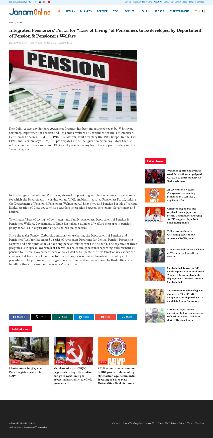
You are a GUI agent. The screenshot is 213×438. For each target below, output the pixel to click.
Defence (102, 11)
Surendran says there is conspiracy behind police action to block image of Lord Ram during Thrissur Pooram (185, 315)
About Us (158, 2)
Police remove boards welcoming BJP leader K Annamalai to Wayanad (181, 235)
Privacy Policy (181, 2)
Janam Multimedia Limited (23, 424)
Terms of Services (196, 2)
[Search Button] (203, 11)
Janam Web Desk (18, 43)
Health (144, 11)
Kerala (15, 362)
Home (11, 23)
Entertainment (179, 11)
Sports (159, 11)
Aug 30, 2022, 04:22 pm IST (43, 43)
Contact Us (168, 2)
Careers (128, 2)
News (69, 11)
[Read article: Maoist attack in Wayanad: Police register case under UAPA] (29, 351)
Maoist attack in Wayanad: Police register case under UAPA (26, 372)
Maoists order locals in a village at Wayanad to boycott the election (185, 253)
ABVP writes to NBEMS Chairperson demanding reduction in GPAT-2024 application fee (181, 195)
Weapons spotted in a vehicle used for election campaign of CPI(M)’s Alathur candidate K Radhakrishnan (184, 176)
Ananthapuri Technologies (35, 427)
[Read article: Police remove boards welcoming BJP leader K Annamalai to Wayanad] (155, 237)
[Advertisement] (73, 173)
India (69, 43)
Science (129, 11)
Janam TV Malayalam (142, 2)
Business (86, 11)
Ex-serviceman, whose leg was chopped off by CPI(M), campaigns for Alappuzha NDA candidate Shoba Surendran (185, 296)
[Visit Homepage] (29, 11)
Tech (116, 11)
